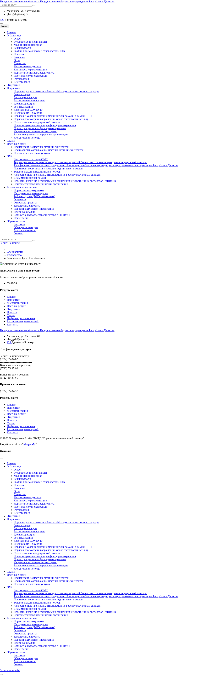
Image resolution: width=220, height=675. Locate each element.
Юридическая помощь (27, 137)
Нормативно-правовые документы (34, 72)
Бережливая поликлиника (22, 187)
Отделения (13, 85)
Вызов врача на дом (25, 97)
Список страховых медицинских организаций (41, 183)
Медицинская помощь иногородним (35, 131)
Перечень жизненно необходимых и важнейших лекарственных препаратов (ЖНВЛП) (65, 180)
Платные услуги (16, 143)
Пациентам (13, 88)
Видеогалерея (22, 81)
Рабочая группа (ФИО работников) (34, 196)
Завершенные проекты (27, 205)
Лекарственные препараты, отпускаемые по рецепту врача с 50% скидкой (57, 174)
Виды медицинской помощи (30, 177)
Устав (17, 60)
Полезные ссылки (24, 211)
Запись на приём (10, 242)
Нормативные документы (29, 190)
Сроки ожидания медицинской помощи (37, 122)
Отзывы (18, 233)
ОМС (10, 156)
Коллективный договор (27, 66)
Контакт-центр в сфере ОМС (31, 159)
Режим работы (22, 47)
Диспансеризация (24, 103)
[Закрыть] (1, 458)
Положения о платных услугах (32, 153)
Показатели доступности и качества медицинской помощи (48, 168)
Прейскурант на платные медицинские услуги (41, 146)
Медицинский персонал (28, 44)
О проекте (20, 199)
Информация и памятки (28, 112)
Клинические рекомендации (30, 69)
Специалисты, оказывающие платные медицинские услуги (49, 149)
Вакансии (19, 57)
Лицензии (20, 63)
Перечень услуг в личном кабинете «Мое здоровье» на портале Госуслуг (56, 91)
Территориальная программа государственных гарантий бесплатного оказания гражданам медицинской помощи (80, 162)
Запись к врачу (22, 94)
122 (2, 19)
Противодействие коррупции (31, 75)
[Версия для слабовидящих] (1, 23)
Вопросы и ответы (25, 230)
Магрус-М (29, 444)
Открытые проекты (25, 202)
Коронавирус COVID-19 (28, 109)
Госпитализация (23, 106)
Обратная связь (16, 221)
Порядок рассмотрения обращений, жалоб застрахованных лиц (51, 119)
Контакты (19, 224)
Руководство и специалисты (30, 41)
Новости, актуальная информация (34, 208)
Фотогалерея (21, 78)
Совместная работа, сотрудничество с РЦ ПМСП (42, 214)
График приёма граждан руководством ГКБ (39, 50)
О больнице (14, 35)
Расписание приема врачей (29, 100)
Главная (11, 32)
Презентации (21, 218)
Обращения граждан (26, 227)
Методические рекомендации (31, 193)
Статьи (11, 140)
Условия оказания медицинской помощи (37, 171)
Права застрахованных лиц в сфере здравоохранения (45, 125)
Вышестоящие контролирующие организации (41, 134)
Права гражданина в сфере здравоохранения (40, 128)
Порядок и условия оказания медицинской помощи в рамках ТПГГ (53, 115)
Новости (19, 54)
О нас (17, 38)
